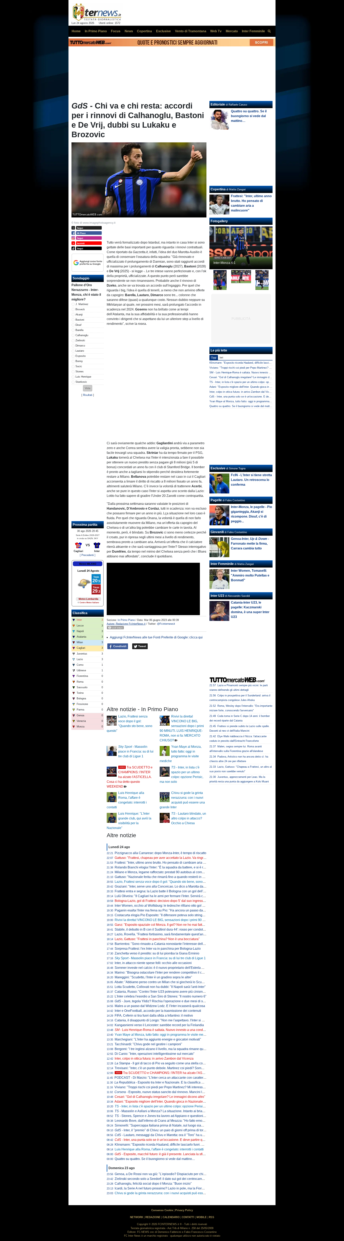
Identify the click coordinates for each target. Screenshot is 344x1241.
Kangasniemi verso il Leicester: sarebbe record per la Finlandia (159, 1025)
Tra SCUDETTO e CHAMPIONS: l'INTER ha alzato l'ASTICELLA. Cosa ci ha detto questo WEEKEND (129, 777)
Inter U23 (217, 595)
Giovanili (217, 532)
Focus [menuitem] (115, 31)
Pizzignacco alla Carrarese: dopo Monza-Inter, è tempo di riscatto (160, 853)
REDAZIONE (152, 1217)
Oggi (213, 357)
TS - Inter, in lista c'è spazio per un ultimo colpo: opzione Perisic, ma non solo (254, 382)
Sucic (78, 366)
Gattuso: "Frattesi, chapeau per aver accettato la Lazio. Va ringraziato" (164, 857)
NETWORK (136, 1217)
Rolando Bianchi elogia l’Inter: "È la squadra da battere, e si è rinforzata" (165, 867)
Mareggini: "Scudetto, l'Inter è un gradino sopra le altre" (153, 977)
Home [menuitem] (76, 31)
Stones (79, 371)
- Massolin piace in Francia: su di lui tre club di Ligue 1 (135, 751)
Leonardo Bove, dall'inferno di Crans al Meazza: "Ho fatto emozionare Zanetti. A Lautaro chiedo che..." (186, 1120)
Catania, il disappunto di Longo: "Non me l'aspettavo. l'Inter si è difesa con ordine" (172, 1020)
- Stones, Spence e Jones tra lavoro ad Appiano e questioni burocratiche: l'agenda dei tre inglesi (185, 1116)
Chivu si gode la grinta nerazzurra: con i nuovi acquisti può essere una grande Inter (173, 1193)
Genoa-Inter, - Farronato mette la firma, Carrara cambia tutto (250, 543)
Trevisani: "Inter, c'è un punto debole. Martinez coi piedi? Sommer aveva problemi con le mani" (181, 1068)
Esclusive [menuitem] (163, 31)
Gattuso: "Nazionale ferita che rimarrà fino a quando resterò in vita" (161, 877)
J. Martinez (81, 304)
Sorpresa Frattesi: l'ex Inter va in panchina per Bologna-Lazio (158, 948)
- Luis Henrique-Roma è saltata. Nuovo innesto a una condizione (163, 1030)
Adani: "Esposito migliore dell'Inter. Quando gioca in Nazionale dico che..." (166, 1101)
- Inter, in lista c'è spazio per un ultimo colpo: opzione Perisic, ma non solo (169, 1106)
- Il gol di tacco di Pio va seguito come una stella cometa (162, 1063)
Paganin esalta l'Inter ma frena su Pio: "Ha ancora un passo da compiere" (166, 910)
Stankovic (81, 381)
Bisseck (80, 309)
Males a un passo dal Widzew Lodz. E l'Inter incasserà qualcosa (160, 1006)
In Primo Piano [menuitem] (96, 31)
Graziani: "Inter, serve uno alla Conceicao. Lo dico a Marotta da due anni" (166, 886)
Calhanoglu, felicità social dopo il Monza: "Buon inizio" (153, 1183)
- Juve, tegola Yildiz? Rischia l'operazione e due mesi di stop (161, 1001)
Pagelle (216, 500)
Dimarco (80, 345)
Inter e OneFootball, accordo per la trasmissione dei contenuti (158, 1010)
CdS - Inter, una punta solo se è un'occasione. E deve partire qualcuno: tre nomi (255, 396)
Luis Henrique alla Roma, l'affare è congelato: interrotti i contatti (159, 1149)
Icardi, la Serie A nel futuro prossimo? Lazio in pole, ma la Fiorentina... (164, 1188)
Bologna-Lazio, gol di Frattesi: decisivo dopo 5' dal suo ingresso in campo (166, 900)
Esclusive (218, 468)
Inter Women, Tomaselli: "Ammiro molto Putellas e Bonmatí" (250, 575)
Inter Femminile (222, 564)
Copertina (218, 189)
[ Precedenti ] (87, 555)
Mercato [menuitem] (232, 31)
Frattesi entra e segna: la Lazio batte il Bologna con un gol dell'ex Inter (164, 891)
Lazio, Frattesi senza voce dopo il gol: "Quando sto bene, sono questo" (164, 881)
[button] (87, 388)
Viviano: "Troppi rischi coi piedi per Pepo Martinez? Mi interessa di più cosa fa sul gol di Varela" (181, 1087)
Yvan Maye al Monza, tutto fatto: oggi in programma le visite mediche (163, 1034)
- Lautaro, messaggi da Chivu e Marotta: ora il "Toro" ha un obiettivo (166, 1135)
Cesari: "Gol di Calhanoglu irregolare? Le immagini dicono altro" (160, 1096)
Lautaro (79, 350)
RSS (211, 1217)
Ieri (221, 357)
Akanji (79, 314)
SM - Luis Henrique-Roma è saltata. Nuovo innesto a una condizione (248, 372)
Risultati (87, 394)
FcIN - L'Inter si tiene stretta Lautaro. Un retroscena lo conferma (251, 479)
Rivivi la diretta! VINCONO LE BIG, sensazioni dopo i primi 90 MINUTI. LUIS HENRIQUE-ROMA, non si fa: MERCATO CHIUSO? (206, 920)
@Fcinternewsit (166, 623)
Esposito (80, 355)
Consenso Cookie (162, 1210)
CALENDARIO (171, 1217)
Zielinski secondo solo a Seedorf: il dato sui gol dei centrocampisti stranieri (167, 1178)
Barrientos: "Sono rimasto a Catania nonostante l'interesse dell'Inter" (163, 943)
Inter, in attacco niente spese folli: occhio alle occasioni (153, 963)
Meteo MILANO (87, 564)
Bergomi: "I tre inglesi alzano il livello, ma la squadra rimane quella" (162, 1049)
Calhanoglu (81, 335)
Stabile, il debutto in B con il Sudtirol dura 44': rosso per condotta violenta (166, 929)
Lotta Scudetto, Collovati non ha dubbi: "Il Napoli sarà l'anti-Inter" (160, 986)
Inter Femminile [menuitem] (253, 31)
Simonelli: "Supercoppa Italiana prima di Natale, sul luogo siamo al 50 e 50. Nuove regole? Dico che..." (187, 1125)
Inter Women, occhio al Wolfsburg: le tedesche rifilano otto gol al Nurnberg (167, 905)
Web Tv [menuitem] (216, 31)
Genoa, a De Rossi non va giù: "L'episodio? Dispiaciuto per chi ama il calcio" (169, 1174)
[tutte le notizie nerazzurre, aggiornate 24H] (97, 12)
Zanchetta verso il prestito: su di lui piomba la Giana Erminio (157, 953)
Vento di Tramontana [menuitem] (190, 31)
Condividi (119, 646)
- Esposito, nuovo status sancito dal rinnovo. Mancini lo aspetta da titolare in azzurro (179, 1092)
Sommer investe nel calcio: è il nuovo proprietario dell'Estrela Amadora (164, 967)
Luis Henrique (83, 376)
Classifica (80, 613)
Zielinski (80, 340)
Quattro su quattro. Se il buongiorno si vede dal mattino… (155, 1159)
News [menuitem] (129, 31)
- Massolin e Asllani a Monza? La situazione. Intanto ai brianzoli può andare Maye (175, 1111)
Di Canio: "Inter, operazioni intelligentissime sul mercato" (154, 1053)
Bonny (79, 361)
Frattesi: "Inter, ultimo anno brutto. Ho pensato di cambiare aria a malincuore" (169, 862)
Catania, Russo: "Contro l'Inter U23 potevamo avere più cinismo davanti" (166, 991)
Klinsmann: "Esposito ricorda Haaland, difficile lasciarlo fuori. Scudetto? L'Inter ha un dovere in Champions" (190, 1144)
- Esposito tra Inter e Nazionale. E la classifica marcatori (164, 1082)
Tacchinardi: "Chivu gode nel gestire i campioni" (148, 1044)
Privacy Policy (184, 1210)
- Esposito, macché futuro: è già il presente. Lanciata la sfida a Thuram (168, 1154)
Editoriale (218, 104)
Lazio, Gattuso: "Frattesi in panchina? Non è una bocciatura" (157, 939)
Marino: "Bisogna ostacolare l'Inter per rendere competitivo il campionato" (166, 972)
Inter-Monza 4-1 (224, 262)
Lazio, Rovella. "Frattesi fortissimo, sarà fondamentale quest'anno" (161, 934)
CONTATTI (188, 1217)
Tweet (141, 646)
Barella (79, 330)
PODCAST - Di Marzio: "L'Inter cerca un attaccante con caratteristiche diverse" (169, 1077)
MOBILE (201, 1217)
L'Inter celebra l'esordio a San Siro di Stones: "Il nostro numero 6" (160, 996)
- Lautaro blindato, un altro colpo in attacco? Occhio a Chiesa (188, 818)
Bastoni (79, 319)
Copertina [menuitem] (144, 31)
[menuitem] (269, 31)
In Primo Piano (126, 620)
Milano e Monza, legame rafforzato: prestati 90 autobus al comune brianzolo (168, 872)
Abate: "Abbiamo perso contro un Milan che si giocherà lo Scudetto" (162, 982)
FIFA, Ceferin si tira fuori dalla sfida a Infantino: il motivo (154, 1015)
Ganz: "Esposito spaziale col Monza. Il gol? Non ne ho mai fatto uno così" (166, 924)
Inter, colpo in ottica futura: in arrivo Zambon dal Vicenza (154, 1058)
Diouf (78, 324)
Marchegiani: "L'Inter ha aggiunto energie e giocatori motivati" (158, 1039)
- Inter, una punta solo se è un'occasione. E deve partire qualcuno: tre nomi (171, 1139)
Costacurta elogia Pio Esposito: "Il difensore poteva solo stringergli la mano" (168, 915)
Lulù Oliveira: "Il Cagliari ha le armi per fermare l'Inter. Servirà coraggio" (165, 896)
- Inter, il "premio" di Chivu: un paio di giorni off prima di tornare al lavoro (169, 1130)
